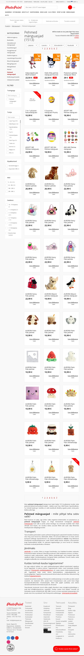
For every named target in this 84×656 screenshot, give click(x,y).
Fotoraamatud (60, 610)
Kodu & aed (43, 12)
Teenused (36, 2)
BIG (11, 153)
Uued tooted (47, 627)
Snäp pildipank (72, 625)
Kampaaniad (28, 2)
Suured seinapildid (61, 621)
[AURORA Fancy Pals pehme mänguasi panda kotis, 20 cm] (71, 210)
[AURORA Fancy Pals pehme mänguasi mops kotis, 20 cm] (52, 210)
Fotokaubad (17, 12)
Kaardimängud (11, 48)
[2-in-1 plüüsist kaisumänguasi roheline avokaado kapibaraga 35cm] (32, 100)
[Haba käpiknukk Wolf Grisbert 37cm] (32, 62)
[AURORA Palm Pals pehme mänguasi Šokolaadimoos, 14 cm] (52, 430)
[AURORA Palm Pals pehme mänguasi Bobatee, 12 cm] (52, 320)
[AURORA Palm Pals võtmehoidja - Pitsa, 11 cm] (52, 466)
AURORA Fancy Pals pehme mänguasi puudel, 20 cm (32, 258)
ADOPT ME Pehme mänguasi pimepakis (70, 111)
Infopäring (46, 608)
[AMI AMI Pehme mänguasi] (71, 136)
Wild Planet (13, 124)
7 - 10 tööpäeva (12, 224)
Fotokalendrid (60, 612)
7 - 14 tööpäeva (12, 229)
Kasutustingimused (49, 623)
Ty (11, 132)
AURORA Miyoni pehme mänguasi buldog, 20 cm (51, 295)
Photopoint (14, 7)
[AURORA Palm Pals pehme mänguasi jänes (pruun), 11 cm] (32, 320)
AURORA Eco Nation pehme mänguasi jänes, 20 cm (31, 185)
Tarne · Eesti (72, 2)
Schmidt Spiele (13, 136)
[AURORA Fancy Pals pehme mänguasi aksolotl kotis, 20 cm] (71, 173)
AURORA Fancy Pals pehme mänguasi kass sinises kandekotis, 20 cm (32, 221)
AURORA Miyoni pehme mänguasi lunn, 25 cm (70, 295)
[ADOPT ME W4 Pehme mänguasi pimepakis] (52, 136)
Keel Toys (13, 140)
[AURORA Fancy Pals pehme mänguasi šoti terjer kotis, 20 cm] (32, 283)
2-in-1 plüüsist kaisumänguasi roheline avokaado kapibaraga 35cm (32, 111)
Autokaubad (28, 617)
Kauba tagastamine (47, 631)
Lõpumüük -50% (13, 169)
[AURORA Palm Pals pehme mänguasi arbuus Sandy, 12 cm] (52, 356)
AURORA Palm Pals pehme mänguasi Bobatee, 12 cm (50, 331)
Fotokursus (71, 617)
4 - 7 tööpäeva (12, 219)
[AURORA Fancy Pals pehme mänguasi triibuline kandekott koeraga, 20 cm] (71, 246)
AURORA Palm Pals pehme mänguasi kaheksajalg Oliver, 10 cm (30, 405)
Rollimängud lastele (13, 77)
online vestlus (76, 36)
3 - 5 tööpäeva (12, 214)
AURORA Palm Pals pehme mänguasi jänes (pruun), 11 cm (31, 331)
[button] (32, 45)
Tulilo (12, 143)
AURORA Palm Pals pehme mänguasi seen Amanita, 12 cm (50, 405)
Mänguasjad (70, 12)
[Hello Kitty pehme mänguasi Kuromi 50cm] (52, 62)
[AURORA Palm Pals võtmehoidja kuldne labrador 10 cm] (71, 466)
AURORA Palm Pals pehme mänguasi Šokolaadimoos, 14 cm (51, 441)
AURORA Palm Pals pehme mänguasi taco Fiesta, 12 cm (69, 405)
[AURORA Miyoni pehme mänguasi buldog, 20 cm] (52, 283)
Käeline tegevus (12, 55)
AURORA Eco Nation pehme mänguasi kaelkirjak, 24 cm (51, 185)
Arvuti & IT (25, 12)
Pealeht (7, 26)
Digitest (70, 612)
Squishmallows (13, 128)
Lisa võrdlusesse (34, 83)
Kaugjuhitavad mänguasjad (11, 51)
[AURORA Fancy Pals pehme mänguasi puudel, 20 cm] (32, 246)
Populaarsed (47, 625)
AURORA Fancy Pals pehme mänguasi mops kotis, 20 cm (51, 221)
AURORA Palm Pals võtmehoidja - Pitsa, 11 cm (51, 478)
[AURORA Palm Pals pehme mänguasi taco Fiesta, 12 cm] (71, 393)
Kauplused (44, 2)
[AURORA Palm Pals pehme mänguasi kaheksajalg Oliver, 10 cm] (32, 393)
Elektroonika (34, 12)
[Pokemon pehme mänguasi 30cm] (71, 62)
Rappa (12, 149)
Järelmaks (27, 551)
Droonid (27, 627)
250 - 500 (11, 191)
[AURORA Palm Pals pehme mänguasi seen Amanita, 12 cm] (52, 393)
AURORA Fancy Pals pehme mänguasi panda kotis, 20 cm (70, 221)
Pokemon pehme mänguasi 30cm (70, 74)
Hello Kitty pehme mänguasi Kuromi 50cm (51, 74)
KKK (69, 627)
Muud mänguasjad (13, 61)
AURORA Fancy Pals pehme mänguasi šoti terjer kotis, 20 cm (32, 295)
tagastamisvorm (35, 576)
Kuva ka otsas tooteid (12, 234)
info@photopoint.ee (15, 620)
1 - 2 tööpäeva (13, 209)
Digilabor (58, 623)
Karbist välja (71, 610)
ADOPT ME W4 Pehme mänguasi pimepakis (51, 148)
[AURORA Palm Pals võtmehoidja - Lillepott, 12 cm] (71, 430)
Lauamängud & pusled (14, 58)
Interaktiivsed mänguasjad (11, 44)
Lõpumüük (47, 617)
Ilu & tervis (52, 12)
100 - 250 (11, 188)
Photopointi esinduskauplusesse (42, 570)
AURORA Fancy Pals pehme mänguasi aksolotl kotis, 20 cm (70, 185)
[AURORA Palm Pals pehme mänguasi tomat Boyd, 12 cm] (32, 430)
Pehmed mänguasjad (12, 101)
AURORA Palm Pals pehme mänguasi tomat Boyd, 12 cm (31, 441)
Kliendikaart (47, 615)
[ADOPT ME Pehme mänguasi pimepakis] (71, 100)
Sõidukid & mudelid (13, 80)
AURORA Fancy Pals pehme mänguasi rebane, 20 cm (51, 258)
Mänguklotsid (11, 67)
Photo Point (16, 604)
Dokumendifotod (60, 630)
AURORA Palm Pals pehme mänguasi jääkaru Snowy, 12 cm (71, 368)
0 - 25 (11, 182)
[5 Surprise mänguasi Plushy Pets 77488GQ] (52, 100)
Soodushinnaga (13, 165)
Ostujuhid (71, 630)
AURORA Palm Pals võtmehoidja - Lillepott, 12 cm (70, 441)
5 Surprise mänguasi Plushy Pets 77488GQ (51, 111)
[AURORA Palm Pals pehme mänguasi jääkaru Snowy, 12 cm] (71, 356)
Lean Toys (13, 121)
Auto (7, 15)
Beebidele (10, 40)
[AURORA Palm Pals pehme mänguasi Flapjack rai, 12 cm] (71, 320)
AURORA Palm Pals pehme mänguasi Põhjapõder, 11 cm (31, 368)
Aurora (12, 146)
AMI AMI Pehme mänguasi (70, 148)
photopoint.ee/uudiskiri (69, 593)
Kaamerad (8, 12)
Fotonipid (71, 623)
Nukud (9, 69)
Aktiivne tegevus (12, 37)
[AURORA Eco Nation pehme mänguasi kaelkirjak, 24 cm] (52, 173)
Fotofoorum (71, 615)
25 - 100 (11, 185)
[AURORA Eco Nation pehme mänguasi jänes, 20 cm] (32, 173)
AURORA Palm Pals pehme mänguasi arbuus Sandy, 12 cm (51, 368)
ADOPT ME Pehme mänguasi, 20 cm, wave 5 (32, 148)
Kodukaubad (28, 615)
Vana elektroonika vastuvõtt (71, 634)
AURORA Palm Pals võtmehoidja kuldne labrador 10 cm (70, 478)
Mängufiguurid (11, 64)
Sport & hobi (61, 12)
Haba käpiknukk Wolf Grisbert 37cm (31, 74)
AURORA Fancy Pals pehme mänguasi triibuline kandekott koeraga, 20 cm (69, 258)
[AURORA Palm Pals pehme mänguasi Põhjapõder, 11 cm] (32, 356)
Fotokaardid (59, 615)
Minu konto (60, 2)
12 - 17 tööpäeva (13, 205)
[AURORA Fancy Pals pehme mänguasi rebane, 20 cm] (52, 246)
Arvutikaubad (29, 610)
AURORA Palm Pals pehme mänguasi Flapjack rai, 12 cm (71, 331)
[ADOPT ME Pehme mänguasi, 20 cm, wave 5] (32, 136)
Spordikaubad (29, 623)
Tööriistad (28, 619)
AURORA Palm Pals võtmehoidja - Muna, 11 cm (32, 478)
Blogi (50, 2)
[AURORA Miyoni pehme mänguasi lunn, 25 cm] (71, 283)
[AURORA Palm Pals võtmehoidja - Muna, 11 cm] (32, 466)
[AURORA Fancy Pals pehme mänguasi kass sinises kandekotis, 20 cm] (32, 210)
